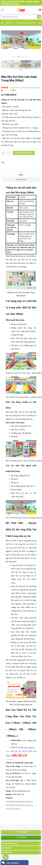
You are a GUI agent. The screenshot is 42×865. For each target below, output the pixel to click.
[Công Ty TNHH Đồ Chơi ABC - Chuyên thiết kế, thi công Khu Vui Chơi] (21, 10)
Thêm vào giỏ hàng (24, 153)
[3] (36, 64)
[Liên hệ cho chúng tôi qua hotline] (6, 858)
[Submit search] (39, 17)
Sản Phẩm (9, 23)
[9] (6, 64)
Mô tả (21, 175)
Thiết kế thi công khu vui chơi (26, 23)
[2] (21, 39)
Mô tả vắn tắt (21, 179)
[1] (16, 64)
